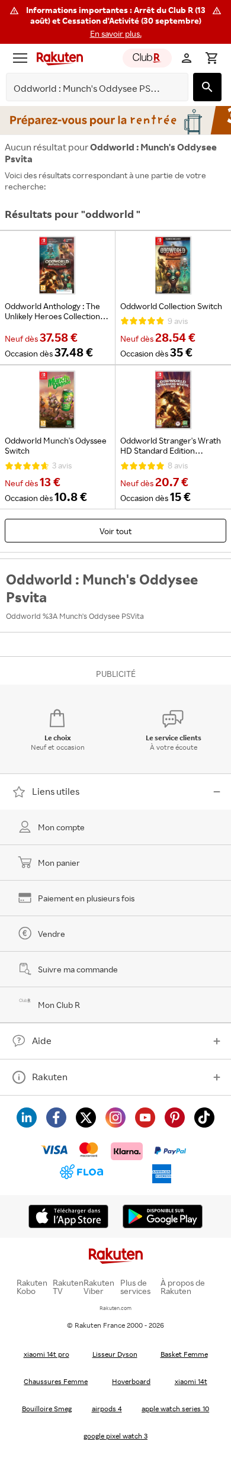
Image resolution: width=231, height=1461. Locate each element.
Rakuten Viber (99, 1287)
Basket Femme (184, 1354)
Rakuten (50, 1077)
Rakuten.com (115, 1308)
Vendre (51, 934)
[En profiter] (115, 120)
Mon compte (61, 827)
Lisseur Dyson (114, 1354)
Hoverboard (131, 1381)
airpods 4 (107, 1408)
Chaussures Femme (56, 1381)
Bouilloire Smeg (47, 1408)
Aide (42, 1040)
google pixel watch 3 (115, 1435)
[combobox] (88, 88)
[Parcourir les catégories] (20, 58)
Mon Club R (59, 1005)
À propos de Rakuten (183, 1287)
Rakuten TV (68, 1287)
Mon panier (59, 863)
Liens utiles (55, 791)
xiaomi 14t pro (46, 1354)
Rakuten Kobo (32, 1287)
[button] (115, 22)
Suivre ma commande (78, 969)
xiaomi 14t (191, 1381)
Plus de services (135, 1287)
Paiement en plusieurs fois (86, 898)
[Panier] (211, 58)
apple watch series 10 (175, 1408)
